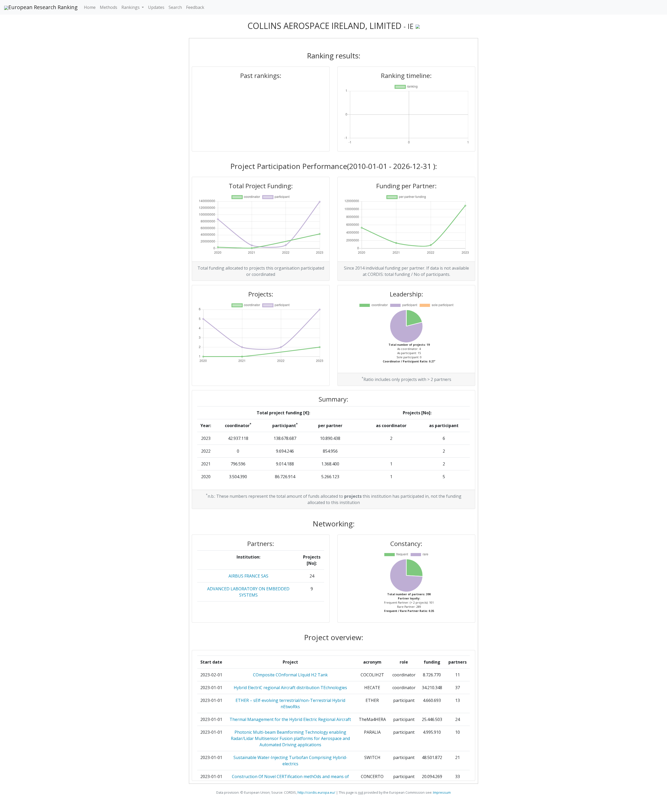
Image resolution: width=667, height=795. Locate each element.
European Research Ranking (43, 7)
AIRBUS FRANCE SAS (248, 576)
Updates (156, 7)
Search (175, 7)
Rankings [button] (131, 7)
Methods (108, 7)
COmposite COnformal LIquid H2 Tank (290, 675)
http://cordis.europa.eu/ (316, 792)
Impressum (441, 792)
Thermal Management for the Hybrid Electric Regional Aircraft (290, 719)
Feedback (195, 7)
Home (90, 7)
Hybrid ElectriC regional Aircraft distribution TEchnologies (290, 687)
